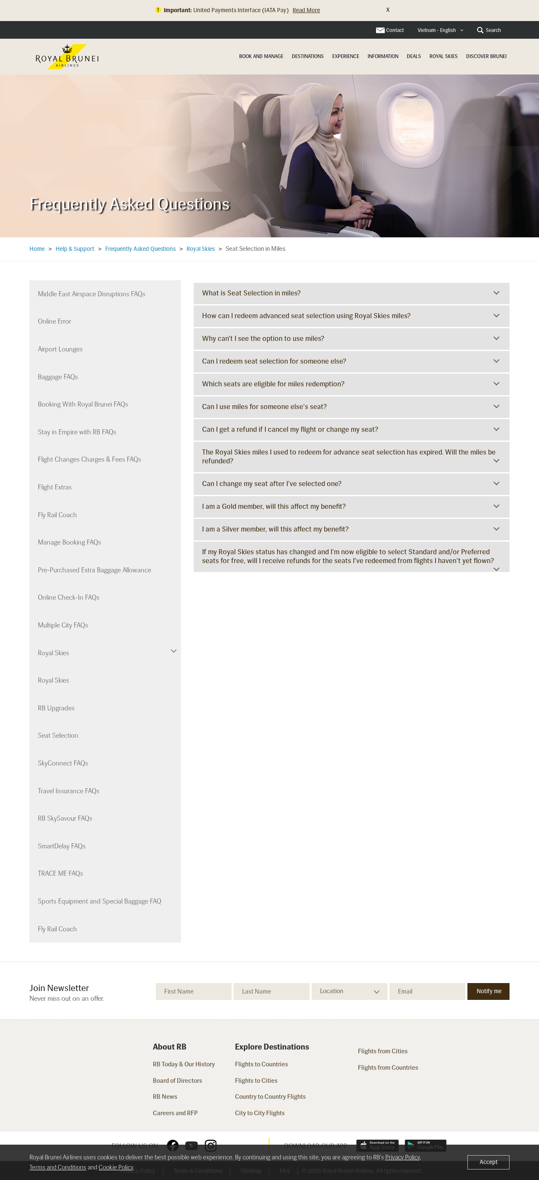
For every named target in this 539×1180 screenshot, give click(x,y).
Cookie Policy (116, 1167)
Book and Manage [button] (261, 56)
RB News (165, 1096)
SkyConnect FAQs (63, 763)
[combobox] (441, 30)
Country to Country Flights (271, 1096)
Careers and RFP (175, 1113)
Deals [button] (414, 56)
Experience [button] (345, 56)
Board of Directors (177, 1080)
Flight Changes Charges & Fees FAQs (89, 459)
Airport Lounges (60, 349)
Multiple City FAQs (63, 625)
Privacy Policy (402, 1157)
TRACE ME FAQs (60, 873)
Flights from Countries (388, 1067)
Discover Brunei (486, 56)
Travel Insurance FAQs (68, 791)
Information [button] (383, 56)
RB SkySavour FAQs (65, 818)
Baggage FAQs (58, 377)
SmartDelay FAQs (61, 846)
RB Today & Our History (184, 1064)
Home (37, 248)
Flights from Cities (383, 1051)
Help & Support (75, 248)
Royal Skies (444, 56)
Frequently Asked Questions (140, 248)
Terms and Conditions (57, 1167)
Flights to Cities (256, 1080)
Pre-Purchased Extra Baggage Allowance (94, 570)
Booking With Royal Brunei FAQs (83, 404)
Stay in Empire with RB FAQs (77, 432)
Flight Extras (55, 487)
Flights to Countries (261, 1064)
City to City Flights (260, 1113)
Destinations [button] (308, 56)
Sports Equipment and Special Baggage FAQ (99, 901)
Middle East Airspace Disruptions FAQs (91, 294)
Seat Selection (58, 735)
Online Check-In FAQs (68, 597)
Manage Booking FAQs (69, 542)
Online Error (54, 321)
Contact (395, 30)
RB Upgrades (56, 708)
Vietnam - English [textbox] (437, 30)
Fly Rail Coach (57, 515)
